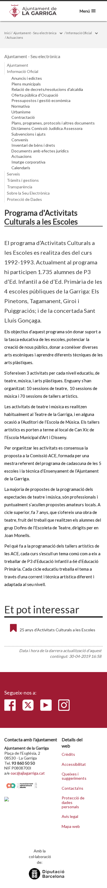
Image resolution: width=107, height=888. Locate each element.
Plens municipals (26, 84)
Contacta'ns (72, 788)
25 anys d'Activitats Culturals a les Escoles (57, 629)
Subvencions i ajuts (28, 134)
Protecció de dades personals (73, 802)
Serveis (13, 174)
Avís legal (70, 816)
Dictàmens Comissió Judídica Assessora (46, 128)
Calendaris (20, 168)
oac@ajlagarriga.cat (28, 773)
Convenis (19, 140)
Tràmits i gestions (23, 180)
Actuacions (15, 37)
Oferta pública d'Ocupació (34, 95)
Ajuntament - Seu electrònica (34, 33)
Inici (7, 33)
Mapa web (71, 826)
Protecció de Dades (24, 199)
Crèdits (68, 754)
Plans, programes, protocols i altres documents (53, 123)
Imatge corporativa (28, 162)
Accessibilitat (74, 764)
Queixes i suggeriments (74, 776)
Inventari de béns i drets (33, 145)
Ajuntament (17, 65)
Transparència (19, 186)
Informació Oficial (79, 33)
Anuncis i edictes (26, 78)
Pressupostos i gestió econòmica (40, 100)
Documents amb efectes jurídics (40, 151)
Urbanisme (21, 112)
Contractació (23, 117)
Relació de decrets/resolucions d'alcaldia (47, 89)
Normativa (20, 106)
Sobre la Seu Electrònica (28, 193)
